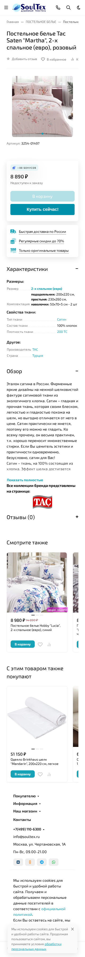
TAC (35, 349)
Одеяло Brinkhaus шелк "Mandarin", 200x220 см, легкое (35, 761)
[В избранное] (40, 644)
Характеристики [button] (27, 268)
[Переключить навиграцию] (6, 7)
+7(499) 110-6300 (27, 829)
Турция (37, 355)
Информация (25, 803)
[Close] (72, 928)
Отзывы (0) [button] (21, 517)
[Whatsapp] (54, 862)
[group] (42, 106)
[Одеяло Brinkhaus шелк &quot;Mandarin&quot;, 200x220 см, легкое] (37, 716)
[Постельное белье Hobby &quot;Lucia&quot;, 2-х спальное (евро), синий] (37, 582)
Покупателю (24, 796)
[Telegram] (42, 862)
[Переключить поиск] (68, 7)
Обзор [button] (14, 371)
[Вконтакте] (18, 862)
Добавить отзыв (24, 59)
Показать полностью (25, 480)
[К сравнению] (49, 644)
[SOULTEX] (29, 7)
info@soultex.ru (26, 836)
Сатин (61, 319)
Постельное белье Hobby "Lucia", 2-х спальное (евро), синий (35, 627)
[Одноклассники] (30, 862)
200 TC (62, 332)
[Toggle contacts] (58, 7)
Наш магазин (25, 811)
